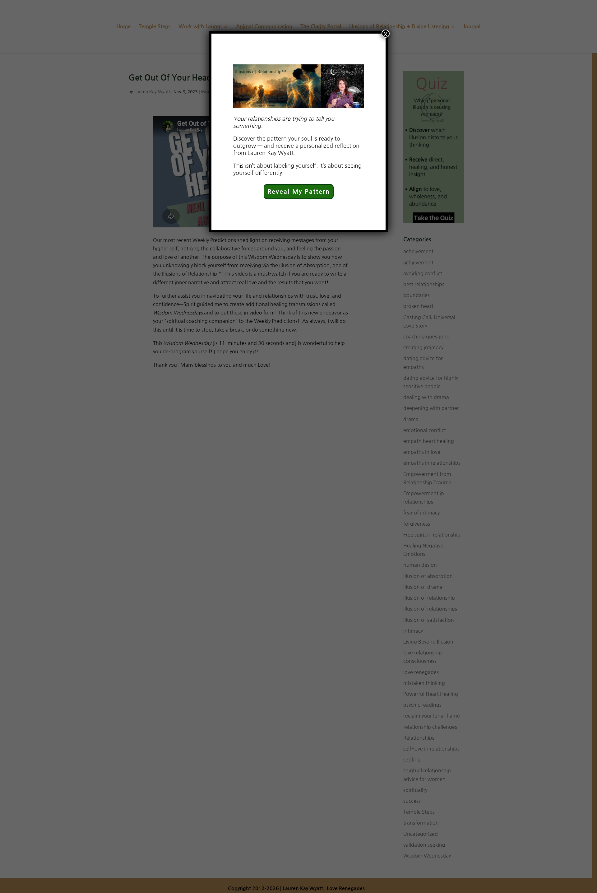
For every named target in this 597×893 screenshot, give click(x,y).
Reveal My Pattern (298, 191)
